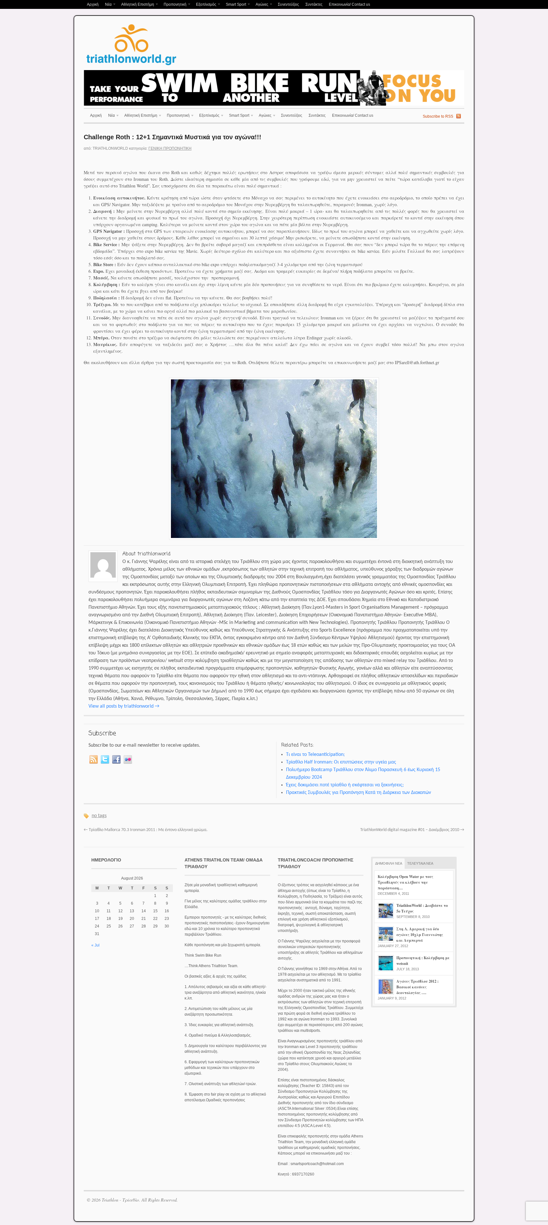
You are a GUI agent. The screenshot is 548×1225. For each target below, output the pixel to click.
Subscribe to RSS (438, 116)
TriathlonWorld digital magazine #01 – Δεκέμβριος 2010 (412, 830)
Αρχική (93, 4)
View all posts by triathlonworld (123, 706)
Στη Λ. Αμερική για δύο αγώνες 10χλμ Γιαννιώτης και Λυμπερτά (419, 934)
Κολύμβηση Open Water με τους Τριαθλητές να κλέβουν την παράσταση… (405, 882)
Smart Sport (234, 5)
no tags (99, 815)
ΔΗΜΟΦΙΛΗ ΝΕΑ (388, 863)
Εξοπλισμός (204, 5)
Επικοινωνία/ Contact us (349, 4)
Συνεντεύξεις (288, 4)
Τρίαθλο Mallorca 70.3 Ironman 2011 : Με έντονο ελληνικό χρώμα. (146, 830)
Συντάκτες (314, 4)
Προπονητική (173, 5)
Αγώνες (260, 5)
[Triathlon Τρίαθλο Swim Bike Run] (131, 66)
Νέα (107, 5)
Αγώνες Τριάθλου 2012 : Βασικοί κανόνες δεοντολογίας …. (417, 987)
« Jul (95, 945)
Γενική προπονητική (170, 148)
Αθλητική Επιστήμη (136, 5)
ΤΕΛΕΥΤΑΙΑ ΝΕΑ (420, 863)
